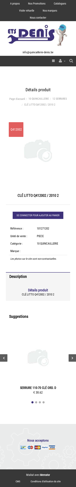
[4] (43, 402)
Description (18, 276)
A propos (15, 3)
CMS (18, 481)
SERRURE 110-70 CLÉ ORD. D (38, 388)
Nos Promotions (36, 3)
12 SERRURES (59, 98)
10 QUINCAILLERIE (38, 98)
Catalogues (60, 3)
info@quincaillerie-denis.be (38, 52)
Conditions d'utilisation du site (46, 481)
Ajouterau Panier (39, 358)
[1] (32, 402)
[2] (36, 402)
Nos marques (50, 10)
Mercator (45, 474)
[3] (40, 402)
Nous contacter (38, 17)
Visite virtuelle (26, 10)
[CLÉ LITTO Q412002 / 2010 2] (38, 122)
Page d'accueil (17, 98)
